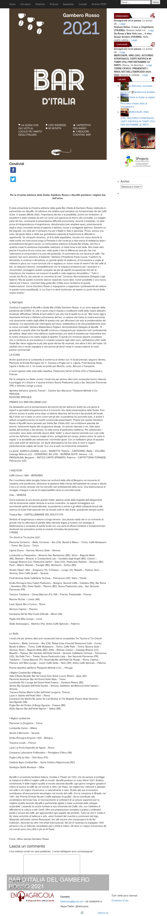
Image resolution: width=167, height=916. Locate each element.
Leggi (122, 23)
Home (12, 4)
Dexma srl (103, 912)
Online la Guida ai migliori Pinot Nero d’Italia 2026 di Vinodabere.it (138, 102)
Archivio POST (99, 4)
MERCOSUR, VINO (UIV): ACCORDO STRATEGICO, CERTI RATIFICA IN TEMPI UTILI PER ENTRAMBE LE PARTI (138, 118)
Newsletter (68, 4)
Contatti (83, 4)
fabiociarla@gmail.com (72, 901)
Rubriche (40, 4)
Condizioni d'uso (120, 900)
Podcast (54, 4)
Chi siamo (25, 4)
